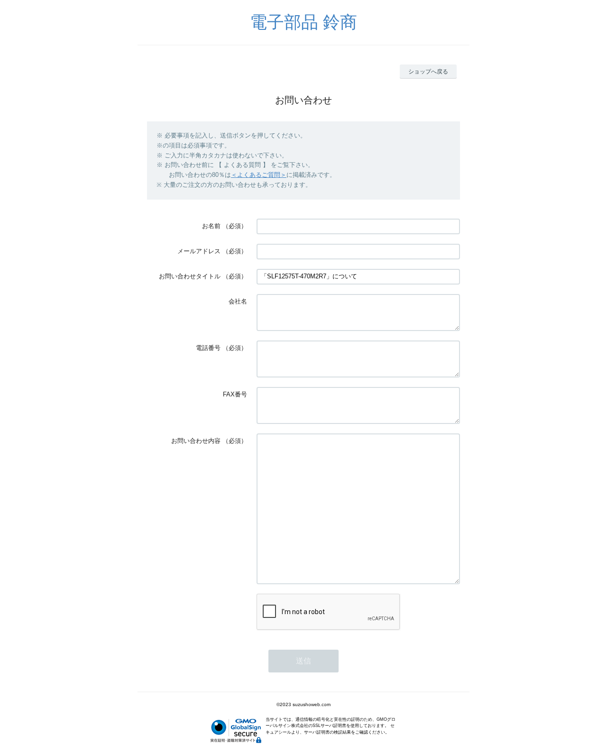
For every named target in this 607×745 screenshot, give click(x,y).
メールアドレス (199, 251)
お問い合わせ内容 (196, 440)
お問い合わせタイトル (190, 276)
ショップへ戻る (428, 71)
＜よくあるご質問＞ (258, 174)
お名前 (211, 226)
